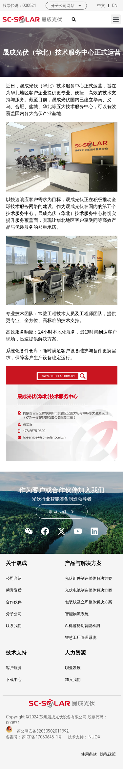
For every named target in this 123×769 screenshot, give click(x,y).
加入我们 (73, 679)
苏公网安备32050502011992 (42, 731)
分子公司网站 (62, 5)
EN (114, 5)
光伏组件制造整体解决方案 (88, 578)
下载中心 (14, 679)
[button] (116, 19)
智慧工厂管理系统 (80, 637)
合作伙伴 (14, 602)
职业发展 (73, 667)
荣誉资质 (14, 590)
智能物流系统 (77, 614)
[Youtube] (78, 531)
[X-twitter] (61, 531)
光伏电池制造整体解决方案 (88, 590)
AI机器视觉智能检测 (82, 625)
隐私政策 (108, 754)
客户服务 (14, 667)
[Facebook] (45, 531)
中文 (101, 5)
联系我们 (14, 625)
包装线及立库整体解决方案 (88, 602)
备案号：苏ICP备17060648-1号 (34, 737)
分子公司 (14, 614)
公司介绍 (14, 578)
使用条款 (89, 754)
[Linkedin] (94, 531)
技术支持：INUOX (83, 737)
